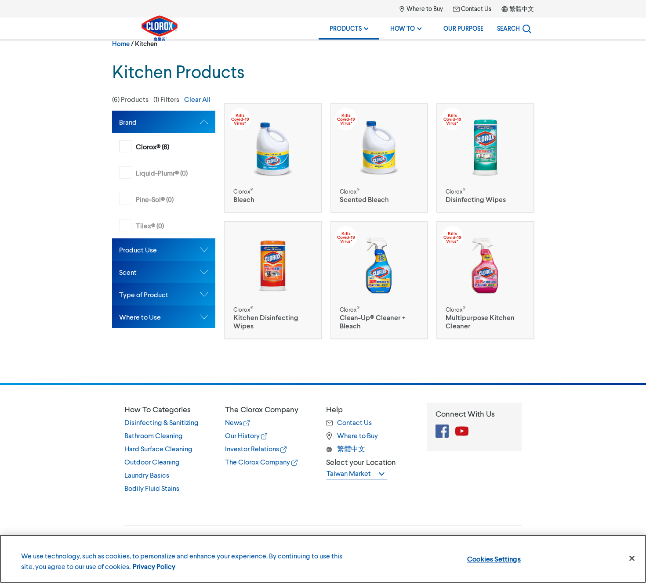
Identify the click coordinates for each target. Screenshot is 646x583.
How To (403, 28)
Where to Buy (424, 8)
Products (346, 28)
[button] (163, 99)
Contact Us (475, 8)
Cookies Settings (494, 558)
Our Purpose (463, 28)
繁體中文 (521, 8)
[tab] (163, 122)
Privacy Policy (154, 566)
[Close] (632, 558)
